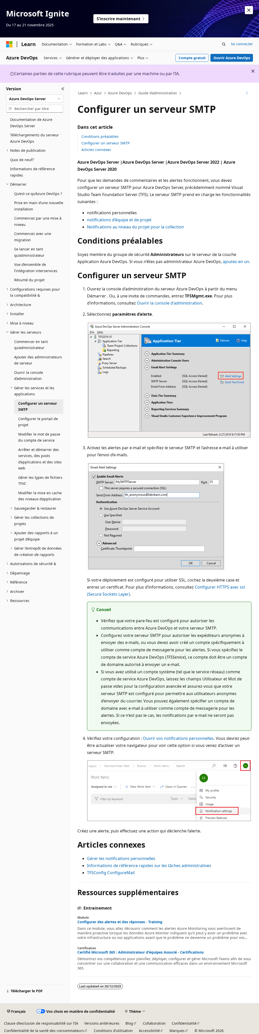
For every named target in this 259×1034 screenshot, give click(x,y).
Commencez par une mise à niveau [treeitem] (37, 221)
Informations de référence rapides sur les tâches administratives (149, 865)
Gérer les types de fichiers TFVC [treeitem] (40, 480)
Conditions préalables (100, 136)
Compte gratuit (192, 57)
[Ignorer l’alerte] (249, 10)
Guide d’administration (157, 93)
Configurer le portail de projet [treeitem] (38, 421)
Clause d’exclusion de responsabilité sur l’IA (41, 1023)
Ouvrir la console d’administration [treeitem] (28, 375)
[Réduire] (62, 89)
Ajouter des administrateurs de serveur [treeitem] (38, 360)
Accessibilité (149, 1030)
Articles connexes (96, 149)
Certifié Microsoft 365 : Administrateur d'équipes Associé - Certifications (140, 952)
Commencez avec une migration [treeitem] (32, 236)
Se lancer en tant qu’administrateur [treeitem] (29, 252)
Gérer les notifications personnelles (121, 858)
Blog (129, 1023)
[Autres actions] (246, 93)
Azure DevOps (120, 93)
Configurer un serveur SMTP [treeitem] (37, 406)
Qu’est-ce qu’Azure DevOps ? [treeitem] (38, 193)
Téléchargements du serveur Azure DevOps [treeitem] (34, 138)
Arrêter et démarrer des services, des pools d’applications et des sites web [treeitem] (40, 459)
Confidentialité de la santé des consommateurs (44, 1030)
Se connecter (242, 43)
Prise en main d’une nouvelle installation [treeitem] (38, 205)
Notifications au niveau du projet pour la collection (135, 227)
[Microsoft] (9, 44)
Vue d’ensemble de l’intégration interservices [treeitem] (35, 267)
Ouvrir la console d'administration (169, 303)
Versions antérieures (101, 1023)
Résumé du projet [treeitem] (29, 279)
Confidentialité (184, 1023)
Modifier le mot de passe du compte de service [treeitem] (39, 437)
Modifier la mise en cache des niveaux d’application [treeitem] (40, 496)
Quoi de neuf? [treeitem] (22, 159)
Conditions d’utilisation (113, 1030)
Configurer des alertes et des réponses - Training (119, 922)
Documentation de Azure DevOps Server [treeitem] (31, 122)
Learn (83, 93)
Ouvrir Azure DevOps (231, 57)
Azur (98, 93)
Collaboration (154, 1023)
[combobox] (34, 99)
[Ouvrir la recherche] (224, 44)
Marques (177, 1030)
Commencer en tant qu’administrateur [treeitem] (31, 344)
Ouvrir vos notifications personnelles (178, 738)
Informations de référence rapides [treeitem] (32, 172)
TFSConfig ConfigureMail (111, 872)
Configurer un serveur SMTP (105, 143)
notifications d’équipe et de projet (119, 220)
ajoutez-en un (236, 261)
